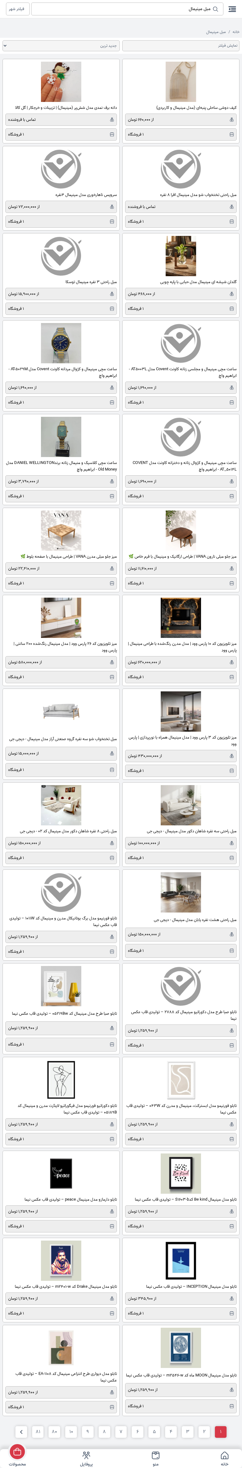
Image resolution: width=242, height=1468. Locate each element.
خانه (236, 32)
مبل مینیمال (216, 32)
